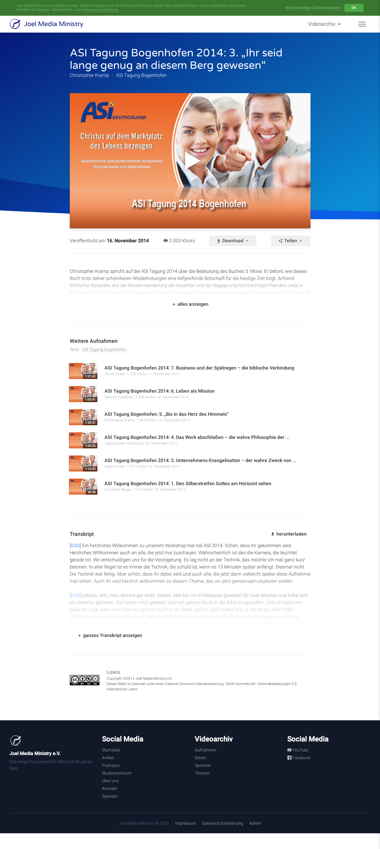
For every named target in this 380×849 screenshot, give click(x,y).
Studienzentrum (117, 773)
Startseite (111, 750)
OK (354, 8)
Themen (202, 773)
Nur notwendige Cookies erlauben (313, 8)
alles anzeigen (192, 304)
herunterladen (291, 534)
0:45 (75, 595)
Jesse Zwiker (114, 374)
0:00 (75, 545)
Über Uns (110, 780)
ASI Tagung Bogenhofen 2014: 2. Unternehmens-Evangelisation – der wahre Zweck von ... (200, 460)
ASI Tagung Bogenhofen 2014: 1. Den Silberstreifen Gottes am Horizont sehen (187, 483)
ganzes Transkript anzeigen (112, 635)
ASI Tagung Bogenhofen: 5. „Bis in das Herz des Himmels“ (166, 414)
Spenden (110, 796)
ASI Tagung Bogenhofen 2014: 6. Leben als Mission (159, 391)
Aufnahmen (205, 750)
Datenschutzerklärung (100, 10)
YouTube (300, 750)
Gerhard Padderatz (119, 397)
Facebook (301, 757)
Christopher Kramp (90, 75)
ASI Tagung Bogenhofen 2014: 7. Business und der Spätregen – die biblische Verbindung (199, 368)
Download (233, 240)
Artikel (108, 757)
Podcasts (111, 765)
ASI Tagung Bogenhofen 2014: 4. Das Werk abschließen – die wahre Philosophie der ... (196, 437)
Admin (255, 823)
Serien (200, 757)
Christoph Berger (117, 490)
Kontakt (109, 788)
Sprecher (203, 765)
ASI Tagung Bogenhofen (141, 75)
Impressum (185, 823)
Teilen (290, 240)
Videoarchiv (322, 24)
